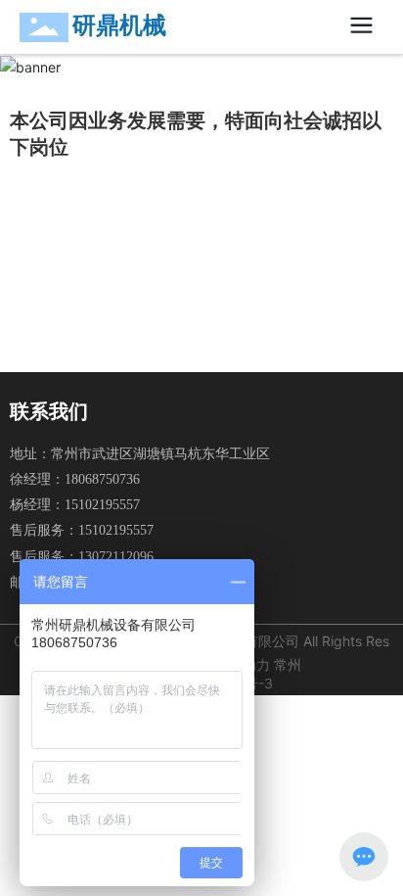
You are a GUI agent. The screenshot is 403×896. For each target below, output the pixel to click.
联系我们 (49, 411)
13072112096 (116, 556)
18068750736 (102, 479)
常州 (287, 664)
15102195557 (102, 504)
